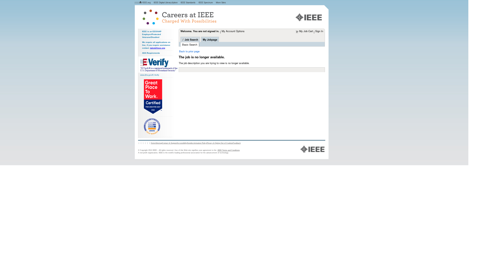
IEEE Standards (188, 2)
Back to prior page (189, 51)
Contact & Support (169, 143)
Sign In (319, 31)
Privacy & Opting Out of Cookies (220, 143)
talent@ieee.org (157, 48)
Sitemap (159, 143)
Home (153, 143)
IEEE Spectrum (206, 2)
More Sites (221, 2)
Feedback (237, 143)
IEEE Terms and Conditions (229, 150)
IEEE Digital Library (166, 2)
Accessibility (182, 143)
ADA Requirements (151, 53)
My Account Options (233, 31)
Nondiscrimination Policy (197, 143)
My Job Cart (306, 31)
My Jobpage (210, 39)
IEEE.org (146, 2)
